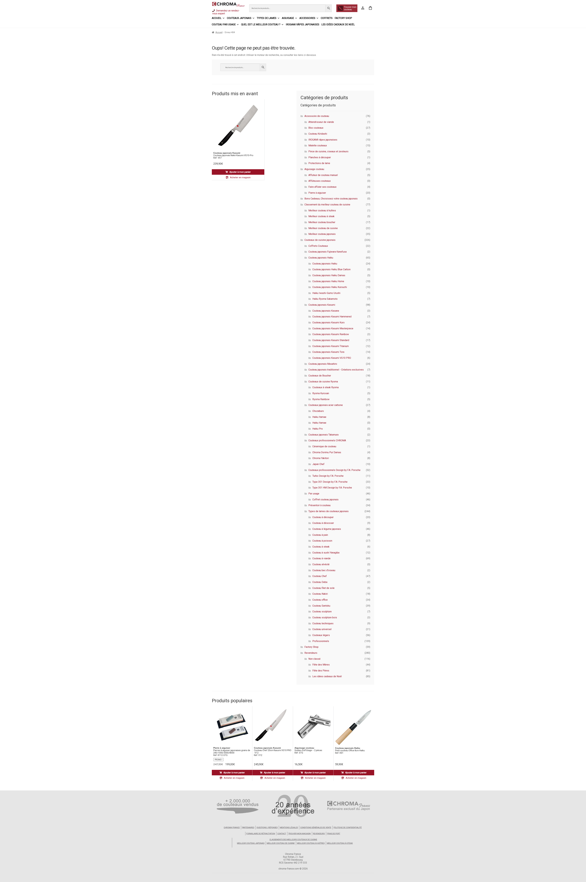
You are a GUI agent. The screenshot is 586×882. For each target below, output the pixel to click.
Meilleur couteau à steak (321, 216)
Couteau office (320, 599)
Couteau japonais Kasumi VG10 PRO (331, 357)
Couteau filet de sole (323, 588)
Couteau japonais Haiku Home (328, 281)
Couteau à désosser (323, 523)
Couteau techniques (322, 623)
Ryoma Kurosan (320, 393)
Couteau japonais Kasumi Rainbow (330, 334)
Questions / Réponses (267, 827)
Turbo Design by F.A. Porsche (328, 475)
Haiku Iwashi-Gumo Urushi (326, 293)
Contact (281, 833)
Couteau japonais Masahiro (322, 363)
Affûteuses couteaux (319, 180)
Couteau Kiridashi (317, 133)
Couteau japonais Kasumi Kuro (328, 322)
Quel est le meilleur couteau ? (260, 24)
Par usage (313, 493)
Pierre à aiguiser (317, 192)
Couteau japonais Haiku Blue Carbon (331, 269)
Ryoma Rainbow (320, 399)
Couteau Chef (319, 576)
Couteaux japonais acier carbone (325, 405)
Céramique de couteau (324, 446)
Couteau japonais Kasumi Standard (330, 340)
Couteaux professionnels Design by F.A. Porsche (334, 470)
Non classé (314, 658)
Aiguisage (288, 18)
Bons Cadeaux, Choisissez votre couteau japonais (331, 198)
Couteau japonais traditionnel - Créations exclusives (336, 369)
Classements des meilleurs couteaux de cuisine (293, 839)
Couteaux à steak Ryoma (325, 387)
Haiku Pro (317, 428)
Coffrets (327, 18)
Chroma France (232, 827)
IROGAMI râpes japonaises (302, 24)
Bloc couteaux (315, 127)
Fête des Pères (320, 670)
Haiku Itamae (319, 417)
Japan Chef (318, 464)
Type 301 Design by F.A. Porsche (329, 481)
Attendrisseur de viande (321, 122)
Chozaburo (318, 411)
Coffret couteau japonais (325, 499)
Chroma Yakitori (320, 458)
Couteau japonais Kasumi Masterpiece (332, 328)
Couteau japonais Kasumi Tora (328, 352)
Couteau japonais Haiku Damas (328, 275)
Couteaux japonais (239, 18)
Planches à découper (319, 157)
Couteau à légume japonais (326, 529)
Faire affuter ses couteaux (322, 186)
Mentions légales (289, 827)
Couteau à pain (320, 534)
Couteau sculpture (322, 611)
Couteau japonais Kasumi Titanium (330, 346)
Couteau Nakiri (320, 593)
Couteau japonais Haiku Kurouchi (329, 287)
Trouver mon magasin (299, 833)
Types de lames (266, 18)
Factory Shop (343, 18)
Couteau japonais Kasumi (321, 304)
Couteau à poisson (322, 540)
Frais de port (333, 833)
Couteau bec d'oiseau (323, 570)
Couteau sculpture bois (324, 617)
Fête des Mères (321, 664)
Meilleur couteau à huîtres (322, 210)
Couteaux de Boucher (319, 375)
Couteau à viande (321, 558)
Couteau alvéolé (320, 564)
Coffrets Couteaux (318, 245)
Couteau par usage (224, 24)
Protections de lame (319, 163)
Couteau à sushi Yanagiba (325, 552)
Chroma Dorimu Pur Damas (326, 452)
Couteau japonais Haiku (320, 257)
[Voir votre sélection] (370, 8)
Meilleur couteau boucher (321, 222)
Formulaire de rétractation (260, 833)
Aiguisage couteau (314, 169)
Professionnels (320, 641)
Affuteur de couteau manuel (323, 175)
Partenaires (248, 827)
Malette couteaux (317, 145)
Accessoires (307, 18)
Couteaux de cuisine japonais (319, 240)
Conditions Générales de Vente (315, 827)
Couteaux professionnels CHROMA (327, 440)
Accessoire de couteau (316, 116)
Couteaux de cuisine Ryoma (323, 381)
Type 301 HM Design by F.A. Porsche (332, 487)
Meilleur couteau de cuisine (323, 228)
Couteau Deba (319, 582)
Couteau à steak (320, 546)
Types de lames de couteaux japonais (328, 511)
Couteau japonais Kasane (325, 310)
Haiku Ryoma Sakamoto (325, 298)
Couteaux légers (321, 635)
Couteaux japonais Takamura (323, 434)
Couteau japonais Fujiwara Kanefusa (327, 251)
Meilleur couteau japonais (322, 234)
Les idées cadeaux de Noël (338, 24)
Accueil (216, 18)
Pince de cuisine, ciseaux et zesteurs (328, 151)
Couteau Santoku (321, 605)
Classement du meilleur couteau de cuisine (327, 204)
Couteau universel (321, 629)
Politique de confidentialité (348, 827)
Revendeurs (310, 652)
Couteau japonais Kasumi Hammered (331, 316)
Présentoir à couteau (319, 505)
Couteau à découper (323, 517)
